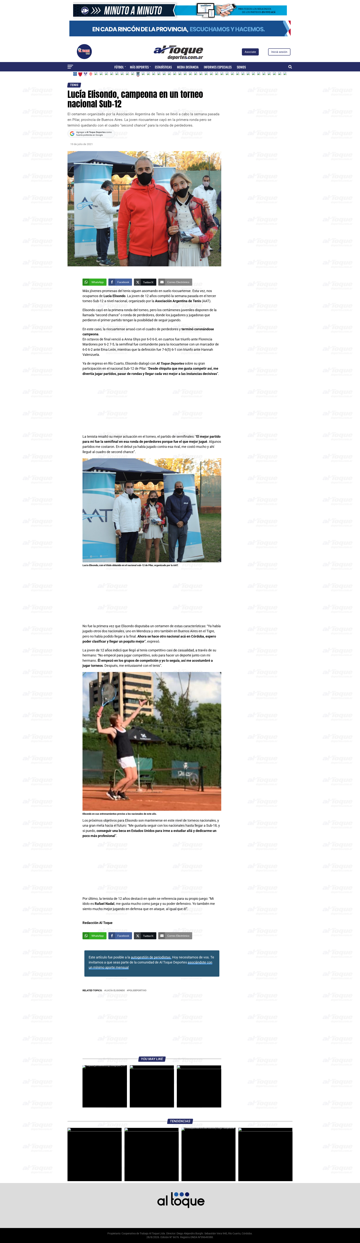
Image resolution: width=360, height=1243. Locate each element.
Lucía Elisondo (115, 990)
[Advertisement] (151, 406)
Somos (241, 67)
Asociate (250, 52)
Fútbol (119, 67)
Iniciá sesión (279, 52)
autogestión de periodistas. (151, 957)
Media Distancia (188, 67)
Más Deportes (139, 67)
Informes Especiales (218, 67)
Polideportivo (137, 990)
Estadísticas (163, 67)
